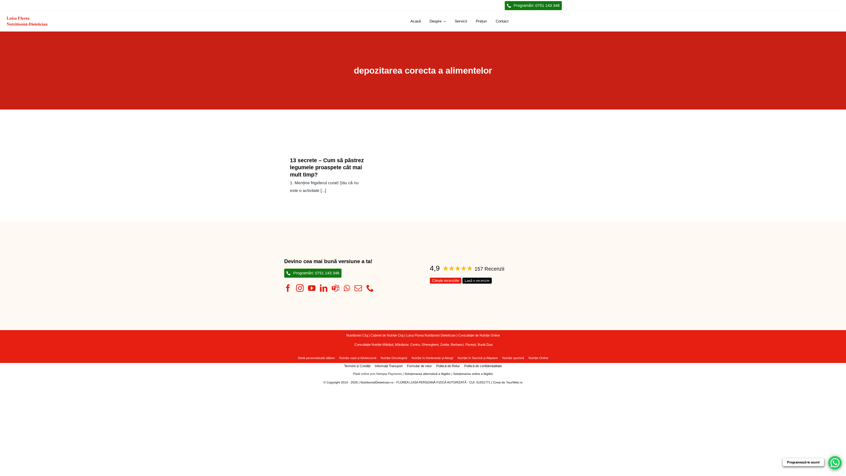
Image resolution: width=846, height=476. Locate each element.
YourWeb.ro (514, 382)
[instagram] (300, 288)
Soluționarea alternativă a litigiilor (427, 374)
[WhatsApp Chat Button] (835, 462)
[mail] (358, 288)
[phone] (370, 288)
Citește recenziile (445, 281)
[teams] (335, 288)
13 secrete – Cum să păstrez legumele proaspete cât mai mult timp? (327, 167)
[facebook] (288, 288)
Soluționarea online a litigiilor (473, 374)
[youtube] (311, 288)
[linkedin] (323, 288)
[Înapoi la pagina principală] (95, 21)
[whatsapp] (347, 288)
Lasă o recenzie (477, 281)
